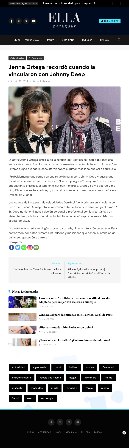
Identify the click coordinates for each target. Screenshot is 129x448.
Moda (50, 39)
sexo (30, 398)
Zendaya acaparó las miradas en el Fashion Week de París (75, 315)
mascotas (37, 388)
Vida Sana (68, 39)
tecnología (47, 398)
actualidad (18, 367)
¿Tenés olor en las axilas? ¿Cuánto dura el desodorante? (74, 340)
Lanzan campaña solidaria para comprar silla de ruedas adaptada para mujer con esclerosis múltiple (69, 3)
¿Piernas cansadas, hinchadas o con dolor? (66, 327)
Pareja (104, 39)
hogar (72, 377)
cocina (90, 367)
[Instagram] (30, 247)
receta (105, 388)
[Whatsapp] (24, 247)
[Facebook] (11, 247)
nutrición (72, 388)
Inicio (16, 39)
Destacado (108, 367)
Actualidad (32, 39)
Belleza (87, 39)
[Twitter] (17, 247)
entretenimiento (21, 377)
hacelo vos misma (50, 377)
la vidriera (90, 377)
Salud (15, 398)
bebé (58, 367)
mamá (108, 377)
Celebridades (17, 58)
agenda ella (39, 367)
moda (54, 388)
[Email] (36, 247)
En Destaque (35, 58)
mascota (17, 388)
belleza (73, 367)
